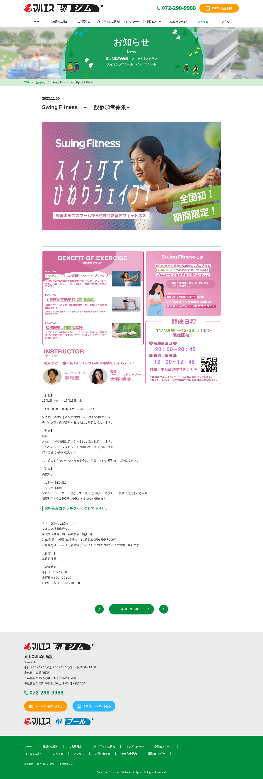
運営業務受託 (66, 764)
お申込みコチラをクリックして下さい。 (77, 508)
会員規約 (28, 764)
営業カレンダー (156, 753)
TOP (36, 21)
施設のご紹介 (59, 21)
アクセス (227, 21)
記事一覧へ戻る (131, 609)
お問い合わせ (102, 753)
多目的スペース (155, 21)
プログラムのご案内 (107, 21)
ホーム (28, 746)
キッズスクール (131, 21)
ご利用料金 (84, 21)
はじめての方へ (179, 21)
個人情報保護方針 (46, 764)
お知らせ (203, 21)
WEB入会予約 (129, 753)
